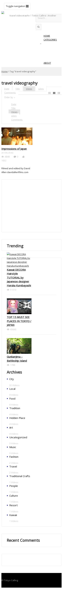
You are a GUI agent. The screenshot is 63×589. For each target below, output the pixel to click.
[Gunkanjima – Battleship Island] (19, 346)
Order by (8, 97)
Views (29, 88)
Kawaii (13, 515)
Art (11, 427)
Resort (13, 505)
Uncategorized (18, 437)
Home (4, 71)
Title (17, 88)
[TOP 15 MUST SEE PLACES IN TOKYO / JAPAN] (19, 306)
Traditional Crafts (19, 476)
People (13, 486)
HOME (47, 35)
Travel (13, 466)
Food (12, 398)
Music (12, 447)
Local (12, 388)
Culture (13, 495)
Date (6, 88)
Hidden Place (17, 418)
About (47, 62)
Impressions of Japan (14, 148)
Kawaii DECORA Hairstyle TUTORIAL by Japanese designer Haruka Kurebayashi (19, 277)
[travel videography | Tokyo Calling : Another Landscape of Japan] (31, 24)
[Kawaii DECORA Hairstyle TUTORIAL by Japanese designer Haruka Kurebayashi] (19, 260)
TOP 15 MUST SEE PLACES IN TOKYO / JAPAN (19, 321)
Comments (10, 92)
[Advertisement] (33, 206)
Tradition (14, 408)
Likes (41, 88)
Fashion (13, 456)
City (11, 379)
